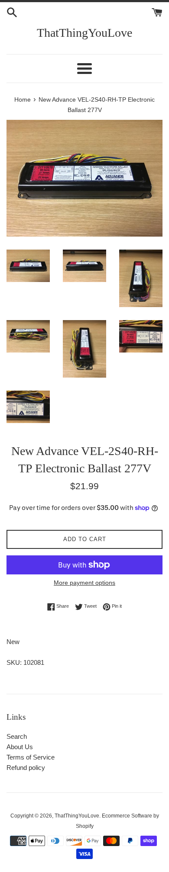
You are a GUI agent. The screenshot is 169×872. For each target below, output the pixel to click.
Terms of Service (30, 757)
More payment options (84, 582)
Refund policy (25, 767)
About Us (19, 746)
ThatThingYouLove (84, 32)
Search (16, 736)
